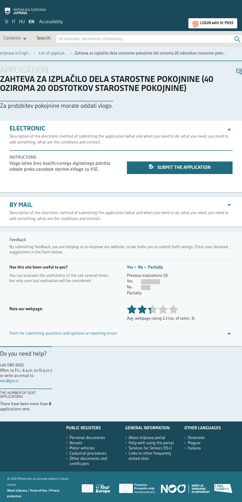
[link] (16, 38)
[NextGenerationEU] (137, 487)
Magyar (194, 443)
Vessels (75, 443)
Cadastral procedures (88, 454)
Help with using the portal (151, 443)
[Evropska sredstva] (223, 487)
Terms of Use (38, 490)
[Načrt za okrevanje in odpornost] (185, 487)
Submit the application (183, 168)
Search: (44, 38)
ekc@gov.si (9, 381)
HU (22, 22)
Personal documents (87, 438)
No (140, 267)
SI (6, 22)
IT (13, 22)
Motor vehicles (82, 448)
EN (31, 22)
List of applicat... (53, 53)
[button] (239, 71)
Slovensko (196, 438)
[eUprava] (25, 8)
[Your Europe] (97, 487)
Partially (155, 267)
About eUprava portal (147, 438)
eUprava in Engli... (15, 53)
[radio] (152, 310)
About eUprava (17, 490)
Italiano (194, 448)
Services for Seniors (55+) (150, 448)
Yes (130, 267)
